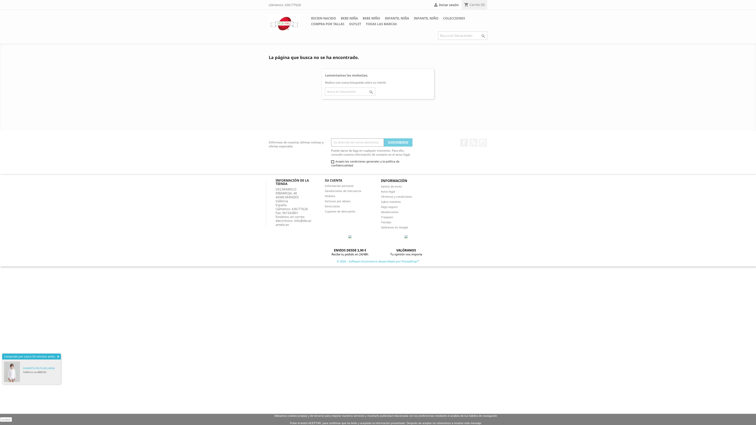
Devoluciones (389, 212)
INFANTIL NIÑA (397, 18)
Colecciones (454, 18)
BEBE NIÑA (349, 18)
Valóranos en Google (394, 227)
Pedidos (330, 196)
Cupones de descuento (340, 211)
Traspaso (387, 217)
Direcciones (332, 206)
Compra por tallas (327, 24)
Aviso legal (388, 191)
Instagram (483, 143)
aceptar (6, 419)
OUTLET (355, 24)
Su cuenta (333, 180)
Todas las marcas (381, 24)
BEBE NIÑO (371, 18)
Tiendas (386, 222)
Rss (473, 143)
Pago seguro (389, 207)
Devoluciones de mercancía (343, 191)
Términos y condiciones (396, 197)
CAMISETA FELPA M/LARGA (39, 368)
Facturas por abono (337, 201)
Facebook (464, 143)
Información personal (339, 186)
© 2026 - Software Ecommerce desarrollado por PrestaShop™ (378, 261)
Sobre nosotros (391, 202)
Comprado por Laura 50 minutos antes (29, 356)
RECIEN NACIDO (323, 18)
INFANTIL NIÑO (426, 18)
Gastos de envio (391, 186)
